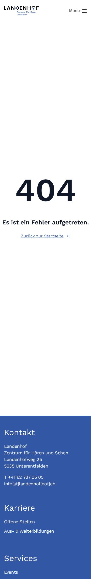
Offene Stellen (19, 521)
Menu (74, 10)
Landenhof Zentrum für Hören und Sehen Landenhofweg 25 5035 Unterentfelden (36, 456)
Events (11, 572)
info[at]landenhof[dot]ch (29, 483)
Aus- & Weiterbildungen (29, 531)
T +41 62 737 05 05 (23, 477)
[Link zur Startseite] (21, 10)
